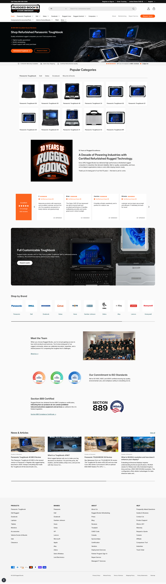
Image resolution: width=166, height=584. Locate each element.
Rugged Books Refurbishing (100, 513)
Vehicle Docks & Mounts (19, 535)
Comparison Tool (142, 542)
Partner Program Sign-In (99, 554)
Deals (13, 16)
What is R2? (140, 524)
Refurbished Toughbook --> (21, 51)
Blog (92, 520)
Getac (45, 16)
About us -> (34, 354)
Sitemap (153, 575)
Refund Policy (107, 575)
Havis (55, 524)
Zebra (56, 550)
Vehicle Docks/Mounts (43, 20)
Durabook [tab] (56, 76)
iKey (55, 546)
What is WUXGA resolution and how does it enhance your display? (137, 458)
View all (152, 433)
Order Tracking (122, 1)
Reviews (94, 524)
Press (93, 517)
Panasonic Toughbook (24, 16)
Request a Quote (142, 531)
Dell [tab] (40, 76)
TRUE (57, 20)
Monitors (14, 528)
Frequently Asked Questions (145, 509)
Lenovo (56, 535)
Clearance (14, 542)
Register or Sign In (108, 1)
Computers (92, 16)
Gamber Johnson (59, 520)
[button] (4, 580)
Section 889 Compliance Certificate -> (43, 414)
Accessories (15, 531)
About (114, 16)
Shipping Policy (130, 575)
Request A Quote (42, 50)
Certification (95, 542)
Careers (139, 535)
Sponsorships (95, 539)
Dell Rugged (15, 513)
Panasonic (57, 509)
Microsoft (57, 539)
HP (55, 531)
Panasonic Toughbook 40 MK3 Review (26, 457)
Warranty (139, 528)
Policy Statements (142, 575)
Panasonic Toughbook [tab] (28, 76)
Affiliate (138, 539)
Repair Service (133, 16)
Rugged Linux (66, 16)
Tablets (13, 524)
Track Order (140, 550)
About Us (94, 509)
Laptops (13, 520)
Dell (37, 16)
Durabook (54, 16)
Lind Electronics (59, 557)
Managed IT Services (98, 561)
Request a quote (25, 263)
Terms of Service (118, 575)
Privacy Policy (96, 575)
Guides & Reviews (142, 513)
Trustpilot (94, 528)
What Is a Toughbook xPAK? (59, 455)
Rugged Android (78, 16)
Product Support (141, 520)
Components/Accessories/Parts (21, 20)
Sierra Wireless (59, 554)
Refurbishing (122, 16)
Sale (12, 539)
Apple (56, 542)
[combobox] (92, 9)
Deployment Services (98, 550)
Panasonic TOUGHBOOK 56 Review (98, 457)
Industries (139, 546)
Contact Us (140, 517)
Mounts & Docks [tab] (69, 76)
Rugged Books (19, 575)
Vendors (94, 546)
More (62, 20)
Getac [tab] (47, 76)
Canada (93, 535)
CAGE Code (95, 531)
